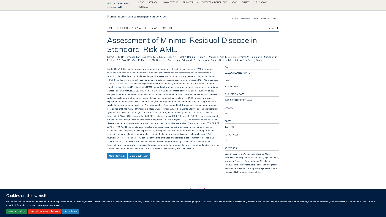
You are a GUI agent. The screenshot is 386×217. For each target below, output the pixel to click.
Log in (274, 18)
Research (154, 2)
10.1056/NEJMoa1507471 (237, 73)
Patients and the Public (214, 2)
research (122, 28)
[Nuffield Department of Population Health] (121, 5)
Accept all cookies (16, 211)
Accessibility (245, 18)
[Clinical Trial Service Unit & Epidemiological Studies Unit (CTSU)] (136, 16)
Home (141, 2)
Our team (143, 7)
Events (245, 2)
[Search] (277, 28)
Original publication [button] (139, 156)
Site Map (235, 18)
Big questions (170, 2)
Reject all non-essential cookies (45, 211)
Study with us (190, 2)
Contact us (265, 18)
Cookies (256, 18)
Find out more (70, 211)
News (234, 2)
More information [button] (117, 156)
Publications (260, 2)
